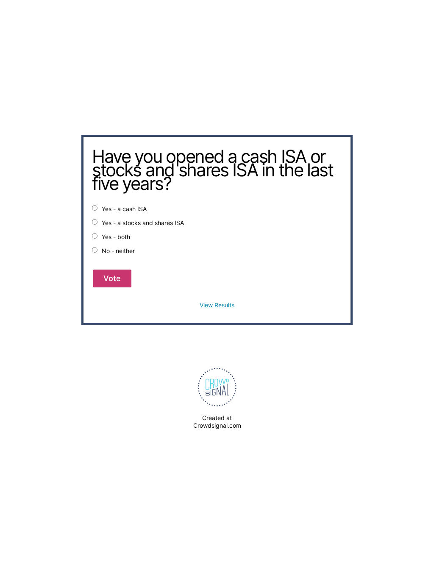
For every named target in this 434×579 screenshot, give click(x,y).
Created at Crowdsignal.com (217, 421)
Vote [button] (112, 278)
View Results (217, 305)
